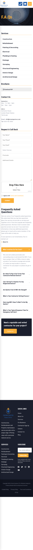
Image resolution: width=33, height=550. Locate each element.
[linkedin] (29, 467)
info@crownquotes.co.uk (13, 119)
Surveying (4, 464)
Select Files (16, 190)
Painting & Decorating (7, 454)
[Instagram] (25, 467)
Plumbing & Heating (7, 459)
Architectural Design (7, 472)
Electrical (4, 457)
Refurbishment (5, 451)
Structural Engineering (7, 467)
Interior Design (5, 469)
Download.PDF (8, 89)
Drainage (4, 462)
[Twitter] (22, 467)
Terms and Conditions (17, 195)
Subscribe (23, 455)
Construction (5, 449)
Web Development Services (20, 485)
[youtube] (19, 470)
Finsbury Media (9, 485)
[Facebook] (18, 467)
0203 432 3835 (8, 121)
